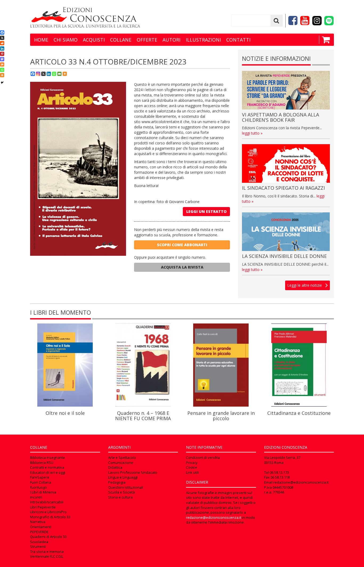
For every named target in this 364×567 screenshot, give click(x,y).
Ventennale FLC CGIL (46, 556)
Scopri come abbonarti (182, 244)
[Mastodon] (2, 59)
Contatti (238, 40)
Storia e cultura (120, 497)
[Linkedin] (49, 74)
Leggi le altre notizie (304, 285)
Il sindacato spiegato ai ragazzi (283, 188)
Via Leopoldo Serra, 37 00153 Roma (282, 460)
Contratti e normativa (47, 467)
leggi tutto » (252, 133)
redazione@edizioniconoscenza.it (213, 517)
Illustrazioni (203, 40)
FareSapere (39, 477)
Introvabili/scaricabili (46, 502)
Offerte (147, 40)
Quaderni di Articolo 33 (48, 536)
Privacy (192, 462)
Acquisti (94, 40)
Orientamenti (40, 526)
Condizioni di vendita (203, 457)
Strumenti (38, 546)
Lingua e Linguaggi (123, 477)
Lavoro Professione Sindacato (132, 472)
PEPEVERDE (39, 531)
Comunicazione (120, 462)
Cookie (191, 467)
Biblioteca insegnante (47, 457)
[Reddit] (2, 43)
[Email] (59, 74)
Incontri (36, 497)
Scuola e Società (121, 492)
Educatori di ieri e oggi (47, 472)
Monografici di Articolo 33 (50, 517)
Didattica (115, 467)
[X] (43, 74)
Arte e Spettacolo (122, 457)
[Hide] (2, 82)
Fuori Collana (40, 482)
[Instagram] (38, 74)
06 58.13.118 (280, 477)
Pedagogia (117, 482)
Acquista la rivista (182, 267)
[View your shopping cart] (324, 39)
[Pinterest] (2, 54)
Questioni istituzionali (125, 487)
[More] (65, 74)
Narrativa (37, 521)
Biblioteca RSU (41, 462)
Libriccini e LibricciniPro (48, 511)
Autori (171, 40)
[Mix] (2, 64)
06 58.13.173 (279, 472)
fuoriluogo (38, 487)
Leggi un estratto (206, 211)
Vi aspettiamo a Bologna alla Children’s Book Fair (280, 117)
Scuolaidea (39, 541)
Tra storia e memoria (47, 551)
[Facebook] (33, 74)
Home (41, 40)
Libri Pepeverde (43, 507)
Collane (120, 40)
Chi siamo (66, 40)
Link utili (192, 472)
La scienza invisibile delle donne (284, 256)
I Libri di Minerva (43, 492)
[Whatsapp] (54, 74)
